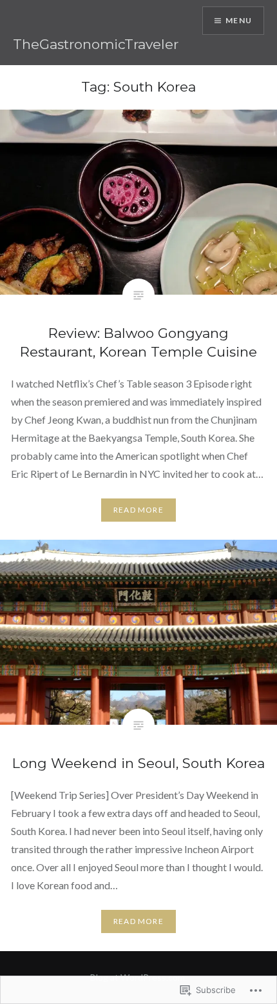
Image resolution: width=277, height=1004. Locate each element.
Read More (138, 510)
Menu (238, 20)
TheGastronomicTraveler (95, 44)
